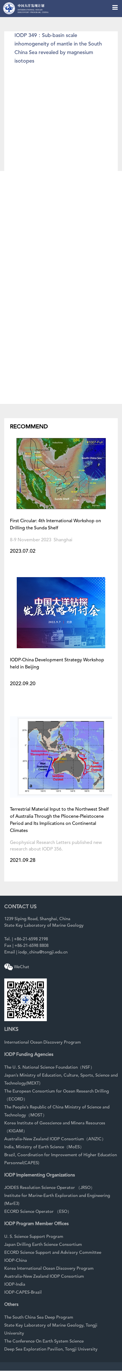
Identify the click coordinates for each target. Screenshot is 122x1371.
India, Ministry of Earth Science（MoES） (44, 1147)
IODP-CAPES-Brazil (23, 1293)
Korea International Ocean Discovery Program (49, 1269)
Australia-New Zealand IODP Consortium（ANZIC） (55, 1139)
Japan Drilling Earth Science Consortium (43, 1245)
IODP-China (15, 1261)
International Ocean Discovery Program (42, 1042)
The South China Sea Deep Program (38, 1318)
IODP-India (14, 1285)
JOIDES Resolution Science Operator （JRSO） (49, 1188)
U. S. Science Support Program (33, 1237)
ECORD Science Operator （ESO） (37, 1212)
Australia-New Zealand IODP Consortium (44, 1277)
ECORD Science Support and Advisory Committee (52, 1253)
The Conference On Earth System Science (44, 1341)
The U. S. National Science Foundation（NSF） (49, 1068)
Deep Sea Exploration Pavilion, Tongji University (51, 1349)
